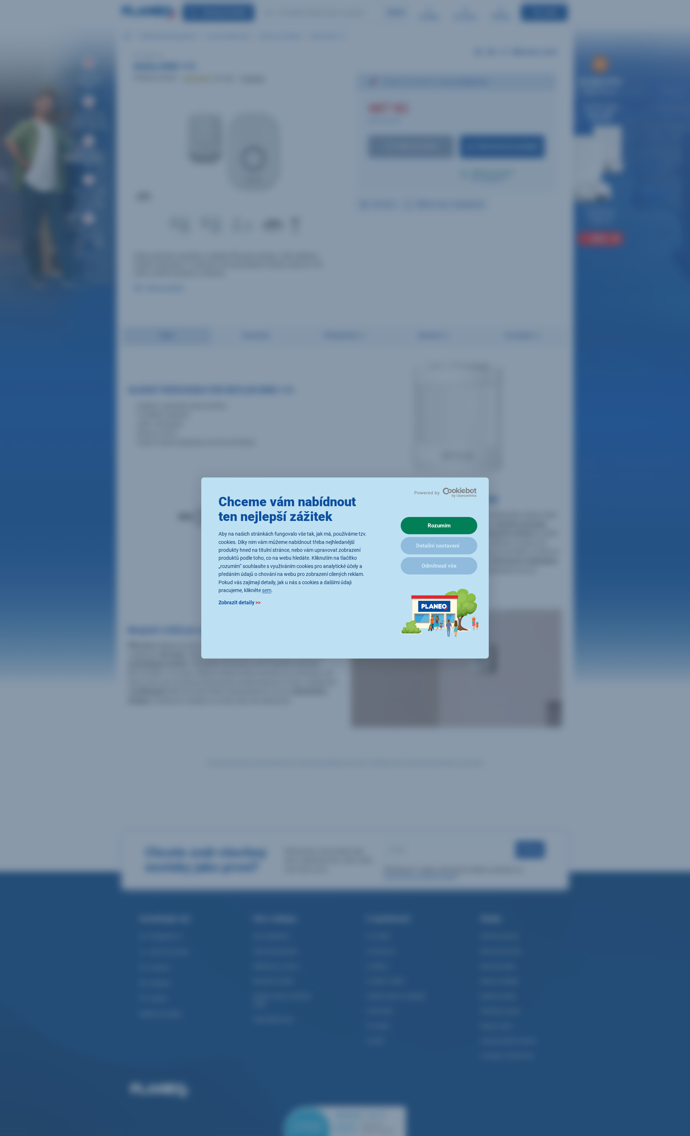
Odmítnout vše (439, 566)
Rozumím (439, 525)
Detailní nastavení (437, 545)
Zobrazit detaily (239, 603)
